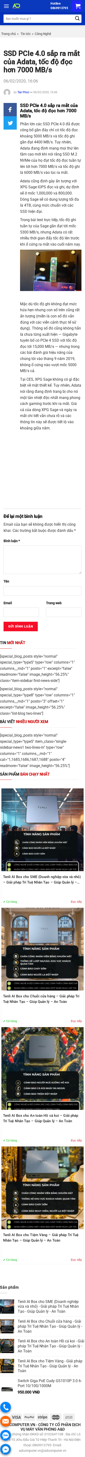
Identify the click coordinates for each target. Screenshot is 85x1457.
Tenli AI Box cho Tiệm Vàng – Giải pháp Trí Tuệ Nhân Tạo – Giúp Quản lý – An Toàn (41, 1238)
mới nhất (12, 643)
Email (8, 603)
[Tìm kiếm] (77, 19)
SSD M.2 (70, 154)
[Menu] (6, 6)
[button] (10, 109)
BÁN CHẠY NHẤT (25, 774)
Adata (57, 232)
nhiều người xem (24, 721)
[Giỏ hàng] (77, 6)
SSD (23, 211)
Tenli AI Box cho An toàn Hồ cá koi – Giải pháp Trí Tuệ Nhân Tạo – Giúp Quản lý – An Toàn (40, 1118)
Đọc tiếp (76, 901)
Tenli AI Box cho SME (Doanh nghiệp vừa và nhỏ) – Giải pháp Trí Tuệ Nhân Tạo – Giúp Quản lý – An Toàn (42, 880)
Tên (6, 581)
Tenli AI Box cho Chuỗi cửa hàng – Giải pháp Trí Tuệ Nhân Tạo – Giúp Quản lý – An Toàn (41, 999)
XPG (45, 410)
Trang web (54, 603)
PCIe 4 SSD (49, 340)
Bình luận (12, 541)
